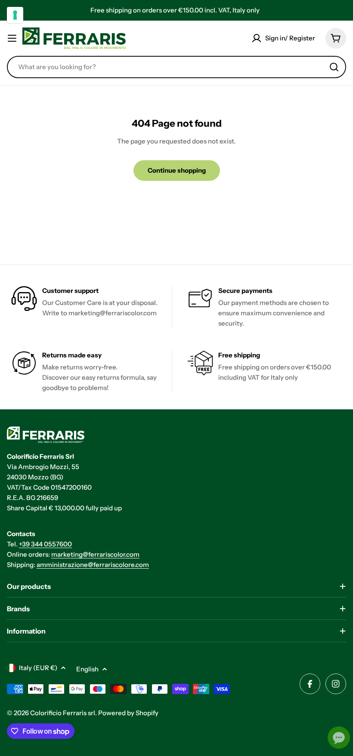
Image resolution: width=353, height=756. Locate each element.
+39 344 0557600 (45, 544)
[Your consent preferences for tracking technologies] (15, 15)
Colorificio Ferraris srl (62, 713)
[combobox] (176, 67)
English (87, 669)
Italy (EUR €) (38, 668)
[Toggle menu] (12, 38)
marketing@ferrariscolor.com (95, 554)
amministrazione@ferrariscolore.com (93, 565)
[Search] (334, 67)
